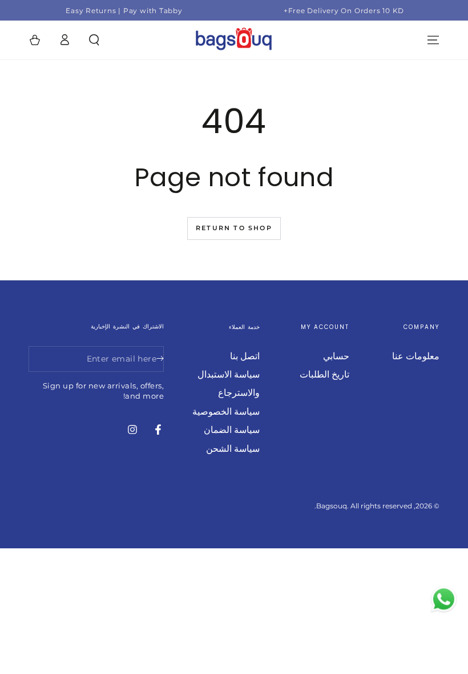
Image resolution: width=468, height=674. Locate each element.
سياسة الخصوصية (226, 411)
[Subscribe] (157, 358)
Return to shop (234, 228)
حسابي (336, 356)
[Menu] (433, 40)
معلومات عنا (415, 356)
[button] (94, 40)
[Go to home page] (234, 40)
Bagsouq (331, 506)
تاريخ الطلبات (324, 374)
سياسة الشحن (233, 448)
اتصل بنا (245, 356)
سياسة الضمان (232, 429)
